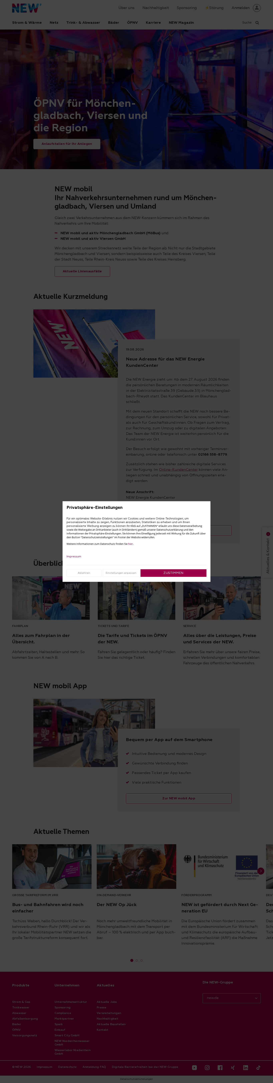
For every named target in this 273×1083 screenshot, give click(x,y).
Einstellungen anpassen (121, 573)
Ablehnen (84, 573)
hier (130, 543)
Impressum (74, 556)
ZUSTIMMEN (173, 573)
